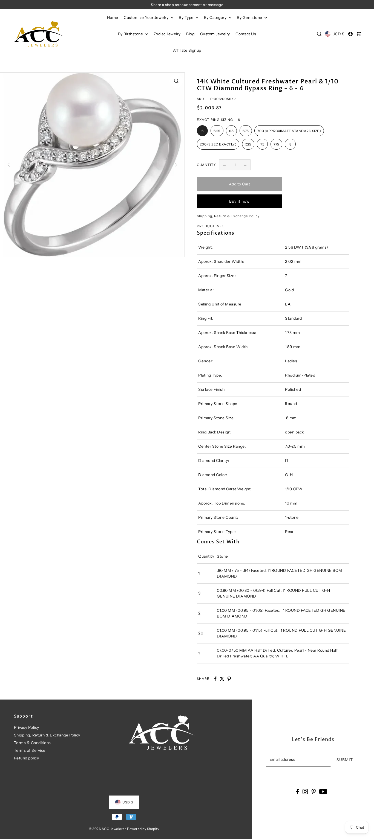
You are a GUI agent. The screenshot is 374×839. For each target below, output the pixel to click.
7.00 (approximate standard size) (289, 131)
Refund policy (26, 758)
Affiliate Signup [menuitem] (187, 50)
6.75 (246, 131)
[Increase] (245, 165)
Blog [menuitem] (190, 33)
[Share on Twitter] (222, 679)
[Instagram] (305, 791)
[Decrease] (224, 165)
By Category (216, 17)
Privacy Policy (26, 727)
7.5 (262, 144)
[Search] (319, 34)
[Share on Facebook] (215, 679)
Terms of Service (29, 750)
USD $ (338, 33)
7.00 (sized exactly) (218, 144)
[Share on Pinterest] (229, 679)
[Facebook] (297, 791)
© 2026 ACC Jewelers (107, 829)
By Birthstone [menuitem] (131, 33)
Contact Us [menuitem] (245, 33)
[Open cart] (359, 34)
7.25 (248, 144)
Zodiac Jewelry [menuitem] (167, 33)
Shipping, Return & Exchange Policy (47, 735)
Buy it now (239, 201)
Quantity (206, 165)
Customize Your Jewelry (146, 17)
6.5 (231, 131)
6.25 (217, 131)
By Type (186, 17)
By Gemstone (250, 17)
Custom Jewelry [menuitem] (215, 33)
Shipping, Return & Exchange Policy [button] (228, 216)
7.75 (276, 144)
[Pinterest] (313, 791)
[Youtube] (323, 791)
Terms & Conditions (32, 742)
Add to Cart (239, 184)
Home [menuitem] (112, 17)
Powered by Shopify (143, 829)
